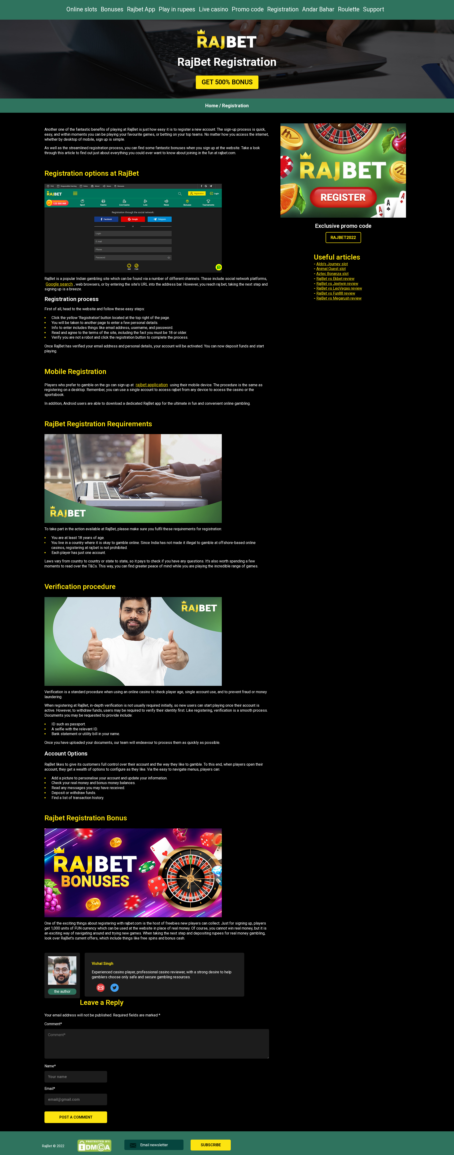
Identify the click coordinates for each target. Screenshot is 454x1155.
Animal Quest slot (331, 268)
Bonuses (112, 9)
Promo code (248, 9)
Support (373, 9)
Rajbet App (141, 9)
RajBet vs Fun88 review (335, 293)
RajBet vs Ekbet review (335, 278)
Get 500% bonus (227, 82)
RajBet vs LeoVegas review (339, 288)
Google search (59, 284)
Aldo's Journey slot (332, 264)
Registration (283, 9)
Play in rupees (177, 9)
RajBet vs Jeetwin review (337, 283)
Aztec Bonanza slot (332, 273)
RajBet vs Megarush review (339, 298)
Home (211, 105)
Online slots (81, 9)
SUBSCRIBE (211, 1145)
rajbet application (152, 384)
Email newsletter (154, 1145)
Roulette (348, 9)
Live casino (213, 9)
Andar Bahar (318, 9)
